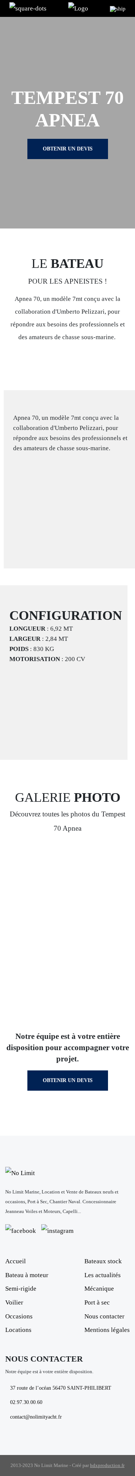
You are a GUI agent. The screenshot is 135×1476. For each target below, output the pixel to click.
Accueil (15, 1261)
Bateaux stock (103, 1261)
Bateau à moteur (26, 1275)
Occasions (19, 1316)
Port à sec (97, 1302)
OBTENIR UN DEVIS (68, 149)
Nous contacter (104, 1316)
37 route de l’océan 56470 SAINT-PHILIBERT (60, 1388)
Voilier (14, 1302)
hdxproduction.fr (107, 1465)
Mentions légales (107, 1329)
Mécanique (99, 1288)
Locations (18, 1329)
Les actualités (102, 1275)
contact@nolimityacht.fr (36, 1417)
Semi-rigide (20, 1288)
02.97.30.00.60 (26, 1402)
